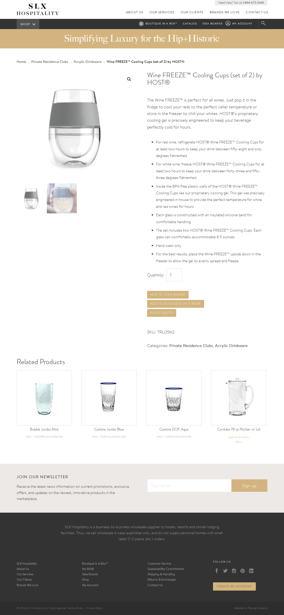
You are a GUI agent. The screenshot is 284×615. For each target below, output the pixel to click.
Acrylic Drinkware (87, 62)
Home (21, 62)
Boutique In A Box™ (95, 563)
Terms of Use (75, 608)
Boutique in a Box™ (162, 23)
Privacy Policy (94, 608)
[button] (129, 79)
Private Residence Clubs (49, 62)
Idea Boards (212, 23)
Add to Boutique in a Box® (175, 304)
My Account (242, 23)
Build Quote (161, 313)
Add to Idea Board (168, 294)
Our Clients (192, 12)
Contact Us (257, 12)
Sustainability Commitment (166, 569)
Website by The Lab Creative (250, 608)
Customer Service (159, 563)
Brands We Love (225, 12)
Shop (85, 579)
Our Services (162, 12)
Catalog (190, 23)
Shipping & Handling (161, 574)
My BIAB (88, 569)
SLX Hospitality (27, 563)
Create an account (234, 586)
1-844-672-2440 (253, 2)
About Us (134, 12)
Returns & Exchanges (162, 579)
